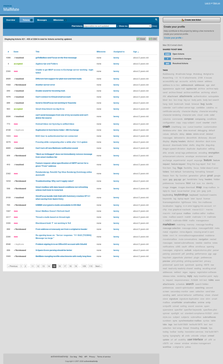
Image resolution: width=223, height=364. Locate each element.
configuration (169, 122)
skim (208, 298)
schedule (180, 284)
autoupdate (213, 96)
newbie (199, 242)
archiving (205, 92)
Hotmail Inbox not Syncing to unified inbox (55, 123)
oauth (184, 246)
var (171, 343)
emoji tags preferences (186, 152)
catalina (210, 107)
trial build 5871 (212, 331)
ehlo (165, 152)
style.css (167, 316)
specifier (179, 309)
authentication (200, 96)
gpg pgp (177, 179)
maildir (188, 216)
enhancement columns (173, 156)
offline (191, 246)
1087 (8, 210)
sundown (167, 320)
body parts (197, 99)
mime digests (186, 231)
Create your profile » (173, 37)
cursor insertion (195, 126)
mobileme (209, 235)
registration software (206, 272)
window (185, 343)
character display (190, 111)
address (208, 81)
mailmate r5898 (180, 220)
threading (194, 327)
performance (201, 253)
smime (201, 302)
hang (201, 179)
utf (205, 339)
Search (156, 20)
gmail (210, 175)
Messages (42, 19)
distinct (190, 141)
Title (38, 51)
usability (182, 339)
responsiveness (182, 279)
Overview (10, 19)
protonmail (168, 264)
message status (189, 228)
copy (178, 122)
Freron (7, 5)
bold (171, 103)
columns (167, 118)
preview (166, 261)
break (187, 103)
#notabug (197, 73)
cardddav (200, 107)
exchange (167, 160)
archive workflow (192, 92)
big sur (187, 99)
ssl (182, 313)
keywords (167, 198)
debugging (202, 130)
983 (8, 108)
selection (200, 291)
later (193, 198)
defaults (174, 133)
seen (192, 291)
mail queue (177, 213)
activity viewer (196, 81)
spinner (166, 313)
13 (43, 266)
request (169, 279)
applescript (191, 88)
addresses (200, 84)
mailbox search (176, 216)
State (16, 51)
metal (165, 231)
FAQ (80, 356)
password (175, 253)
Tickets (24, 20)
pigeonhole (178, 257)
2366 (8, 71)
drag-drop (210, 145)
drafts (192, 145)
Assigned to (119, 51)
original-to (178, 250)
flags (179, 167)
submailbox (196, 316)
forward (209, 171)
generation (194, 175)
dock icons (211, 141)
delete (189, 133)
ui (183, 335)
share (207, 294)
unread (211, 335)
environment (201, 156)
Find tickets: (77, 25)
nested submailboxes (184, 242)
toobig (165, 331)
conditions (211, 118)
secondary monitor (179, 291)
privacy (207, 261)
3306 (8, 223)
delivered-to (179, 137)
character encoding (208, 111)
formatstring (188, 171)
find (208, 163)
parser (216, 250)
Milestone (101, 51)
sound (191, 306)
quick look (179, 264)
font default (176, 171)
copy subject (188, 122)
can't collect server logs (183, 107)
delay (181, 133)
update (166, 339)
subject (176, 316)
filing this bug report (196, 163)
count (198, 122)
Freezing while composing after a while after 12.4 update (62, 141)
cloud (199, 114)
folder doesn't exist (209, 167)
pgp (210, 253)
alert (213, 84)
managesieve (202, 220)
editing (211, 148)
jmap (193, 190)
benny (116, 57)
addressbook (187, 84)
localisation (168, 205)
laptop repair (183, 198)
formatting (200, 171)
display (166, 141)
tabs (165, 324)
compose (189, 118)
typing (165, 335)
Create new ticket (192, 19)
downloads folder (180, 145)
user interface (195, 339)
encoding (203, 152)
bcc (170, 99)
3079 (8, 141)
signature (173, 298)
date (180, 130)
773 (8, 123)
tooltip (180, 331)
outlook (188, 250)
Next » (98, 266)
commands (177, 118)
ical (193, 183)
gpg (170, 179)
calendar (167, 107)
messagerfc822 (206, 228)
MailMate (11, 9)
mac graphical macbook (179, 209)
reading (197, 268)
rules (211, 279)
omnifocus (200, 246)
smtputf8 (167, 306)
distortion (200, 141)
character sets (189, 114)
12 (38, 266)
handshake (192, 179)
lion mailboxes (205, 202)
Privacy (92, 356)
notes (215, 242)
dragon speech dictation (174, 148)
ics (203, 183)
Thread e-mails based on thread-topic (53, 217)
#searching (168, 77)
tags (170, 324)
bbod (165, 99)
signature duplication (189, 298)
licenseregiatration (171, 202)
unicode (195, 335)
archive (201, 88)
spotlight (175, 313)
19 (76, 266)
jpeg (204, 190)
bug (203, 103)
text (205, 324)
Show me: (123, 25)
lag (174, 198)
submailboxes (209, 316)
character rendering (172, 114)
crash (166, 126)
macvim (166, 213)
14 (49, 266)
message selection (172, 228)
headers (208, 179)
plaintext (188, 257)
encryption (213, 152)
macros (209, 209)
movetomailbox (170, 239)
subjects (185, 316)
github (203, 175)
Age (136, 51)
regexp (192, 272)
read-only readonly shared (180, 268)
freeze (166, 175)
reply (189, 276)
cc (216, 107)
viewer (177, 343)
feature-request (178, 163)
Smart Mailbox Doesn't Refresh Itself (53, 210)
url (175, 339)
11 (33, 266)
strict (216, 313)
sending (166, 294)
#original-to (208, 73)
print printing (177, 261)
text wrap (177, 327)
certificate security (171, 111)
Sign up (216, 3)
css (184, 126)
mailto (192, 220)
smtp (208, 302)
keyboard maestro (208, 194)
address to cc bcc (171, 84)
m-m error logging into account (197, 205)
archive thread (175, 92)
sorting (183, 306)
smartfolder (177, 302)
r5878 (206, 264)
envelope (190, 156)
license (206, 198)
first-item (167, 167)
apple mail (180, 88)
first (213, 163)
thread (186, 327)
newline (207, 242)
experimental (179, 160)
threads (203, 327)
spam (206, 306)
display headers (178, 141)
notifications (168, 246)
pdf (183, 253)
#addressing (168, 73)
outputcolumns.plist (202, 250)
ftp (177, 175)
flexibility (188, 167)
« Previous (12, 266)
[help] (154, 25)
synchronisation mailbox (190, 320)
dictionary (202, 137)
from (172, 175)
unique (203, 335)
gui (184, 179)
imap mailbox (209, 187)
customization (210, 126)
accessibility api (170, 81)
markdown (169, 224)
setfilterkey (198, 294)
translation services (194, 331)
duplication (202, 148)
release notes (169, 276)
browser (195, 103)
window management (201, 343)
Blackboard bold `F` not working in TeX (53, 223)
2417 (8, 217)
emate (171, 152)
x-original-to (178, 346)
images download (186, 187)
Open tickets (174, 53)
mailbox (187, 213)
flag (174, 167)
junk (209, 190)
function (183, 175)
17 (65, 266)
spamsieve (168, 309)
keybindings (181, 194)
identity (209, 183)
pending (189, 253)
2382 (8, 173)
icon (199, 183)
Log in (207, 3)
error (211, 156)
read (165, 268)
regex (185, 272)
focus (196, 167)
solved (176, 306)
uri (172, 339)
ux (214, 339)
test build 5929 (181, 324)
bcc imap (178, 99)
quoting (199, 264)
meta (217, 228)
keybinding (168, 194)
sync (175, 320)
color (212, 114)
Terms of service (104, 356)
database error (169, 130)
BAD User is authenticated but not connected (57, 135)
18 (70, 266)
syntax (206, 320)
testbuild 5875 (195, 324)
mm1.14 (173, 235)
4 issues (208, 77)
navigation (203, 239)
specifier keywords (193, 309)
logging (178, 205)
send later (210, 291)
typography (175, 335)
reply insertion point (203, 276)
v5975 (165, 343)
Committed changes (179, 58)
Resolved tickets (177, 63)
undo (187, 335)
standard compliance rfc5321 (198, 313)
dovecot (166, 145)
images (173, 187)
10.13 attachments (188, 77)
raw (212, 264)
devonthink (191, 137)
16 (59, 266)
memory (190, 224)
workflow (167, 346)
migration (173, 231)
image (165, 187)
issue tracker (183, 190)
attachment (172, 96)
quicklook (189, 264)
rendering (181, 276)
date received (189, 130)
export (190, 160)
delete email (199, 133)
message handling (204, 224)
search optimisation (184, 287)
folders (166, 171)
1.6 (176, 77)
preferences (206, 257)
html (188, 183)
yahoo (188, 346)
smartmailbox (190, 302)
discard (212, 137)
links (194, 202)
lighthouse (186, 202)
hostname (180, 183)
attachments (185, 96)
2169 (200, 77)
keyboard (194, 194)
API (85, 356)
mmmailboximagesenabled (191, 235)
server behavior (184, 294)
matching (181, 224)
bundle (209, 103)
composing (200, 118)
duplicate (191, 148)
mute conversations (188, 239)
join (198, 190)
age (207, 84)
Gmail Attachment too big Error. (50, 108)
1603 (8, 135)
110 (90, 266)
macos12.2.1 (198, 209)
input (173, 190)
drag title (200, 145)
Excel (142, 38)
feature (208, 160)
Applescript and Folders (47, 63)
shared (215, 294)
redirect (177, 272)
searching (199, 287)
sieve (165, 298)
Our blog (73, 356)
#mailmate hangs (184, 73)
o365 (178, 246)
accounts (183, 81)
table (213, 320)
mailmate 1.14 (199, 216)
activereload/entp (59, 356)
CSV (154, 38)
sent (174, 294)
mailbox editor (199, 213)
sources (199, 306)
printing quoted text (194, 261)
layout (199, 198)
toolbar (173, 331)
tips (210, 327)
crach (213, 122)
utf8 (210, 339)
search (190, 284)
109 (84, 266)
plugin (196, 257)
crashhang (176, 126)
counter (206, 122)
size (202, 298)
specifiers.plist (210, 309)
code (206, 114)
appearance (168, 88)
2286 (8, 236)
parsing (166, 253)
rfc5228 (194, 279)
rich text (203, 279)
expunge (198, 160)
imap (199, 187)
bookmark (178, 103)
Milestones (57, 20)
